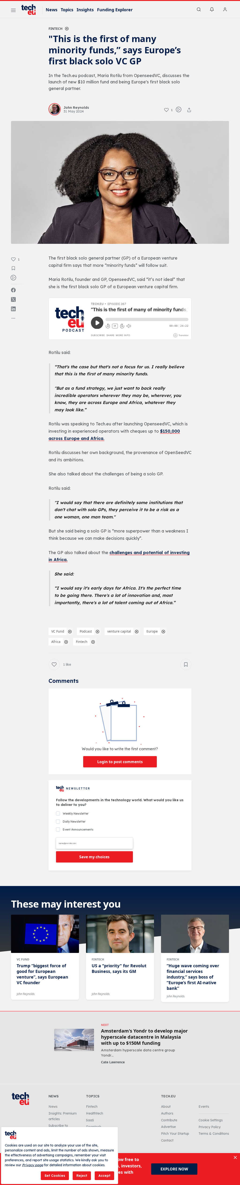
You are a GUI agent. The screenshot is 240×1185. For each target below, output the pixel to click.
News (51, 9)
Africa (55, 641)
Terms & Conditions (214, 1133)
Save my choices (94, 856)
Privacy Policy (210, 1127)
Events (204, 1106)
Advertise (168, 1127)
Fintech (56, 28)
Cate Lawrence (113, 1062)
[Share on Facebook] (13, 290)
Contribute (169, 1120)
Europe (152, 631)
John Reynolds (26, 994)
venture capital (119, 631)
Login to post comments (120, 761)
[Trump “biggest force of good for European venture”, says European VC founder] (45, 934)
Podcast (86, 631)
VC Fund (57, 631)
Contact (167, 1140)
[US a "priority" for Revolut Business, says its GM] (120, 934)
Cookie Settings (211, 1120)
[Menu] (13, 11)
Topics (67, 9)
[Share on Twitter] (13, 299)
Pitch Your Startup (175, 1133)
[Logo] (30, 9)
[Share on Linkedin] (13, 309)
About (166, 1106)
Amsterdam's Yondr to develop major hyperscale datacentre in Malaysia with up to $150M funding (144, 1037)
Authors (167, 1113)
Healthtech (94, 1113)
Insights (85, 9)
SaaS (90, 1120)
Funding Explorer (115, 9)
